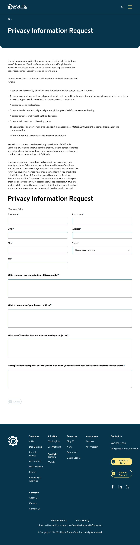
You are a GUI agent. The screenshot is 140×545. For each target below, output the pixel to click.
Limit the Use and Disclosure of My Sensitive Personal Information (70, 525)
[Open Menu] (130, 7)
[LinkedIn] (120, 487)
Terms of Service (59, 520)
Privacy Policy (82, 520)
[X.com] (127, 487)
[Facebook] (112, 487)
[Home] (19, 7)
